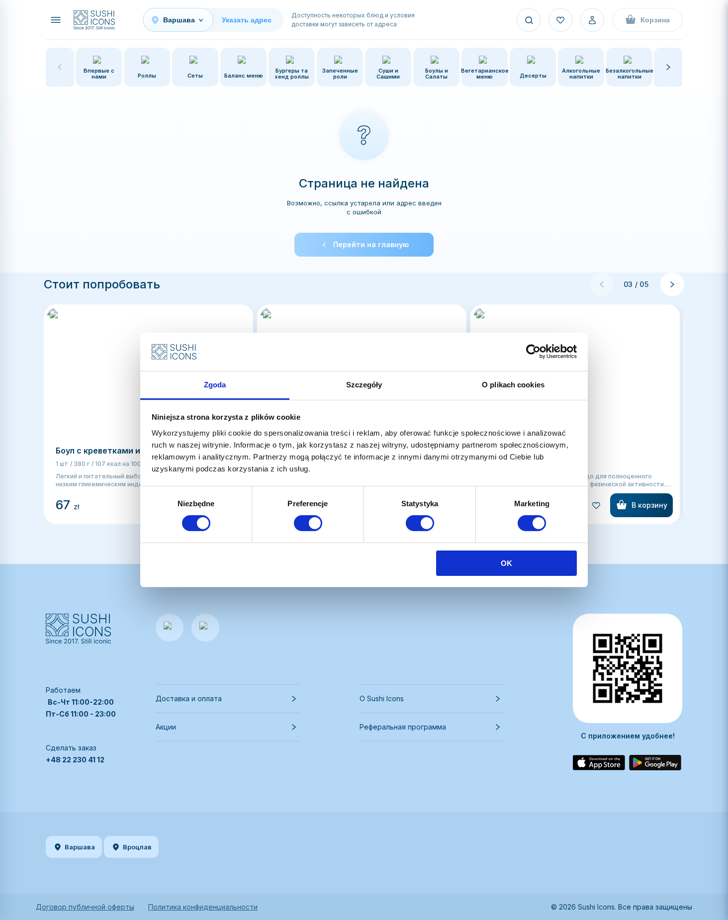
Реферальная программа (403, 727)
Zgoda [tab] (215, 384)
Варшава (80, 847)
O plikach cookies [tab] (513, 384)
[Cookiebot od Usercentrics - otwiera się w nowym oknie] (533, 351)
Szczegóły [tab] (364, 384)
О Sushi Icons (382, 698)
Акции (166, 727)
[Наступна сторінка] (672, 284)
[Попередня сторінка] (602, 284)
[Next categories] (668, 67)
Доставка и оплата (189, 698)
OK (506, 563)
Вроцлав (137, 847)
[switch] (308, 523)
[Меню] (56, 20)
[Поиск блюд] (529, 20)
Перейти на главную (371, 244)
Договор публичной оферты (85, 907)
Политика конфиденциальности (203, 907)
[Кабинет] (592, 20)
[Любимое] (560, 20)
